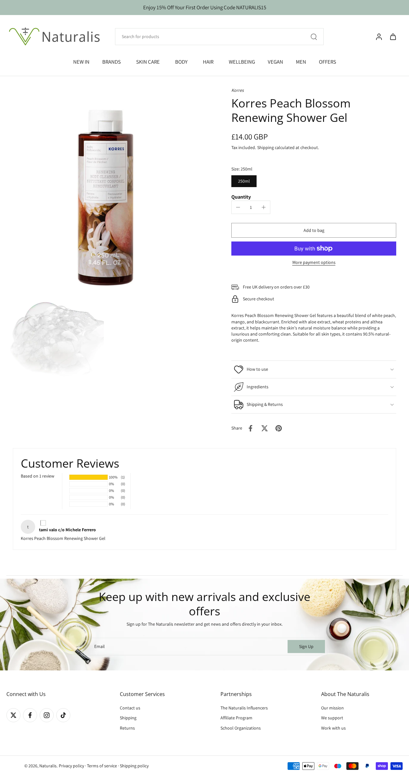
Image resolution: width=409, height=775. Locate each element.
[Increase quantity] (263, 207)
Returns (127, 728)
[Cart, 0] (393, 37)
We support (332, 718)
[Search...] (313, 36)
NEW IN (81, 61)
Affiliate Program (236, 718)
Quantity (241, 197)
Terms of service (102, 766)
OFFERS (327, 61)
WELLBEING (242, 61)
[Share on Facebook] (250, 428)
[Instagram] (47, 715)
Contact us (130, 708)
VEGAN (275, 61)
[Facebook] (30, 715)
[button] (313, 230)
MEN (301, 61)
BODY (181, 61)
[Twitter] (13, 715)
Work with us (333, 728)
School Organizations (240, 728)
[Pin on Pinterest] (279, 428)
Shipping (266, 147)
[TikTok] (63, 715)
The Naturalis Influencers (244, 708)
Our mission (332, 708)
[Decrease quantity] (238, 207)
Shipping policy (134, 766)
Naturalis (48, 766)
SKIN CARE (148, 61)
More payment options (314, 262)
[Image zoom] (105, 186)
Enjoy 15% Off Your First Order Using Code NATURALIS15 (204, 7)
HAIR (208, 61)
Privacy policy (71, 766)
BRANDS (111, 61)
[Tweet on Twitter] (265, 428)
